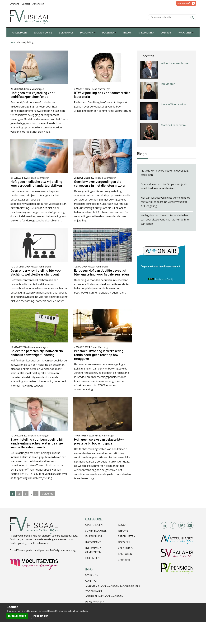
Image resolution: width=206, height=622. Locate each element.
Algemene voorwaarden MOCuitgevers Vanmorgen (112, 588)
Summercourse (96, 530)
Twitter (181, 525)
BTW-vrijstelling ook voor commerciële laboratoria (102, 95)
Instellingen (40, 615)
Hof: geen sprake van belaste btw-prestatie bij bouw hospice (99, 441)
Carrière (124, 559)
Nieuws (123, 530)
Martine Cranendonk (173, 121)
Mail (190, 525)
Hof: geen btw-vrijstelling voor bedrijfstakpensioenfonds (32, 95)
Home (13, 42)
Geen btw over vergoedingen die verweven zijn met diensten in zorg (99, 183)
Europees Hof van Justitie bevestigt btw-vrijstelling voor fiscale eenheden (101, 272)
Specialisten (127, 536)
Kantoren (125, 554)
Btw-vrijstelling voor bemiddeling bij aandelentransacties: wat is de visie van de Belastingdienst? (36, 443)
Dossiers (124, 542)
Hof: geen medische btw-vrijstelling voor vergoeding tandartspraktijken (36, 183)
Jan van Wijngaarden (173, 100)
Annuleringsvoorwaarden (104, 596)
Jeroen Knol (168, 142)
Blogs (122, 525)
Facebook (173, 525)
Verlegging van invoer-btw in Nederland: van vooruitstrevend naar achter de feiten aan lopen (166, 219)
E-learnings (93, 536)
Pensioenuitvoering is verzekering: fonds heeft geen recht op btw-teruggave (99, 355)
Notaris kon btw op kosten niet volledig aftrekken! (165, 173)
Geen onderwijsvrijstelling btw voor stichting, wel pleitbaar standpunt (36, 272)
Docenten (92, 558)
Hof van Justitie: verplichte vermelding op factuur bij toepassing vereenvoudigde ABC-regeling (165, 202)
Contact (91, 580)
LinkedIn (164, 525)
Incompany (93, 542)
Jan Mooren (168, 80)
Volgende (47, 493)
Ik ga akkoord (17, 615)
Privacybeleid (94, 602)
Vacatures (125, 548)
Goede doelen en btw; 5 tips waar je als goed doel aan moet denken (164, 186)
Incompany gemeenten (93, 550)
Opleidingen (94, 525)
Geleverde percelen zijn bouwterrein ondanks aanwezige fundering (36, 353)
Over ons (91, 575)
